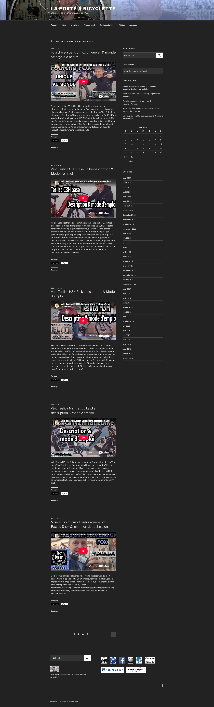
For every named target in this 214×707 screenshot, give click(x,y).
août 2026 (127, 178)
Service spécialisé (107, 25)
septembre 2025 (129, 229)
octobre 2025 (128, 224)
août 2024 (127, 289)
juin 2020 (126, 326)
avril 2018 (127, 344)
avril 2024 (127, 298)
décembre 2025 (129, 215)
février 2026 (128, 206)
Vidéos (122, 25)
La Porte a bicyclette (83, 8)
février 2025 (128, 261)
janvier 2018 (128, 358)
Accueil (54, 25)
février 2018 (128, 354)
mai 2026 (126, 192)
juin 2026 (126, 187)
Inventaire (75, 25)
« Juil (131, 161)
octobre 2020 (128, 321)
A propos (133, 25)
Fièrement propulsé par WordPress (64, 701)
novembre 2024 (129, 275)
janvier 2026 (128, 210)
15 (161, 144)
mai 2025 (126, 247)
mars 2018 (127, 349)
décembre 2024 (129, 270)
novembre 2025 (129, 220)
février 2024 (128, 307)
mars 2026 (127, 201)
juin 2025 (126, 243)
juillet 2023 (127, 312)
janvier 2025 (128, 266)
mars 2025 (127, 257)
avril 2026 (127, 196)
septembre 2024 (129, 284)
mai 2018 (126, 340)
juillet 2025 (127, 238)
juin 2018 (126, 335)
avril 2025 (127, 252)
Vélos (64, 25)
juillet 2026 (127, 183)
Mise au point (89, 25)
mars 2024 (127, 303)
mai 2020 (127, 330)
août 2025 (127, 233)
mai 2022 (126, 317)
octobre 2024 (128, 280)
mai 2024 (126, 293)
